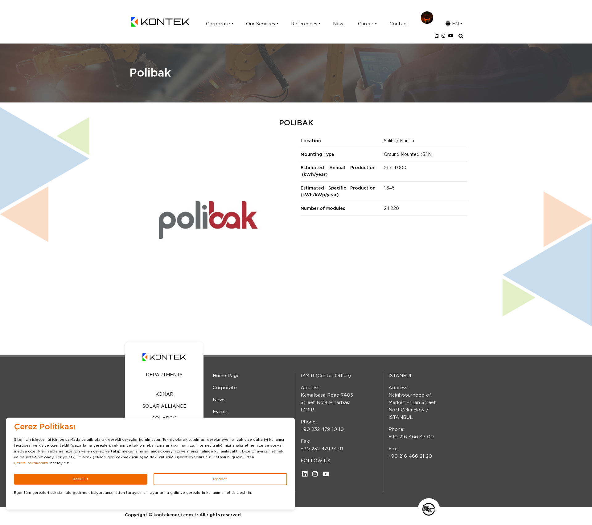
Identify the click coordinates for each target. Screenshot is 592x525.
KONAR (164, 394)
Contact (399, 24)
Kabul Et (80, 479)
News (339, 24)
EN (454, 24)
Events (220, 412)
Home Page (226, 375)
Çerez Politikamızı (31, 463)
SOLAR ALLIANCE (164, 406)
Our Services (260, 24)
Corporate (218, 24)
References (304, 24)
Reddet (220, 479)
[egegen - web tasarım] (429, 509)
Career (365, 24)
